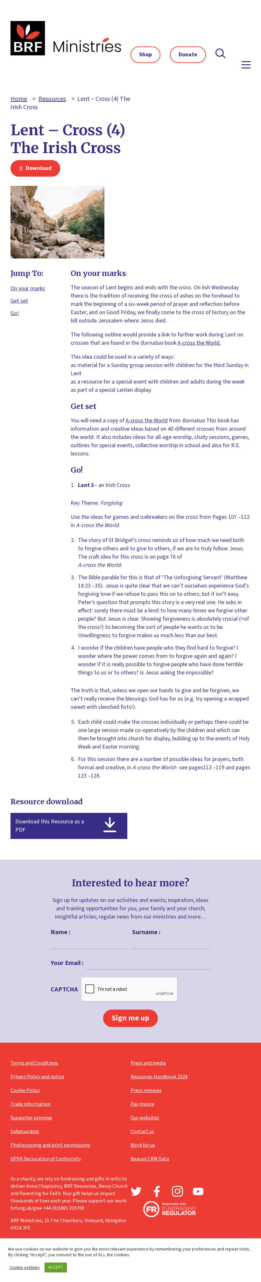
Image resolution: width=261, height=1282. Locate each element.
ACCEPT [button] (55, 1267)
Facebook (156, 1191)
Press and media (148, 1063)
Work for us (142, 1145)
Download (38, 168)
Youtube (198, 1191)
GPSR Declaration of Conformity (46, 1158)
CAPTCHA (64, 989)
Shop (145, 55)
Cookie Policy (25, 1090)
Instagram (177, 1191)
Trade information (31, 1104)
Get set (19, 301)
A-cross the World (147, 421)
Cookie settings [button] (25, 1268)
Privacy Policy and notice (37, 1076)
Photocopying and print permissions (50, 1145)
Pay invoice (142, 1104)
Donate (188, 55)
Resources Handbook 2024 (158, 1076)
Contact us (142, 1131)
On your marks (28, 288)
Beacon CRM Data (149, 1158)
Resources (52, 99)
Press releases (146, 1090)
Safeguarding (25, 1131)
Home (19, 99)
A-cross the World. (199, 343)
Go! (15, 313)
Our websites (144, 1117)
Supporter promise (31, 1117)
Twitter (136, 1191)
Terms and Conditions (34, 1063)
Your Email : (67, 963)
